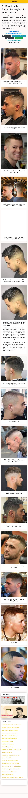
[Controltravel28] (14, 711)
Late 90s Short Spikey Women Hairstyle (11, 724)
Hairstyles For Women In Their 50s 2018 (11, 749)
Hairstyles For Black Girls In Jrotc (9, 733)
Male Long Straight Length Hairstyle (10, 763)
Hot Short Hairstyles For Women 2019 (11, 769)
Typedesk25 (13, 1)
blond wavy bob (18, 38)
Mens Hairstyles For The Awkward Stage (11, 766)
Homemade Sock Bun (7, 757)
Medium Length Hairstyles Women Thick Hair (12, 777)
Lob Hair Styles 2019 (7, 752)
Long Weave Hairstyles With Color (10, 730)
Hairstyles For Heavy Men (8, 744)
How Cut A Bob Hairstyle (7, 741)
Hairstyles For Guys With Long (9, 771)
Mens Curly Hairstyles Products (9, 738)
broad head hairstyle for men (14, 40)
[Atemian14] (13, 700)
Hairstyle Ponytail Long (7, 746)
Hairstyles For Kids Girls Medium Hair (10, 755)
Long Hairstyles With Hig (7, 774)
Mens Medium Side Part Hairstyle (10, 735)
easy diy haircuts (10, 38)
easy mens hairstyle (14, 31)
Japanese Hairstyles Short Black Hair (10, 727)
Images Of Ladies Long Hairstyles (10, 760)
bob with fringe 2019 (14, 42)
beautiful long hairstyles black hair (14, 33)
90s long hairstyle (7, 35)
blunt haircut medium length (18, 35)
